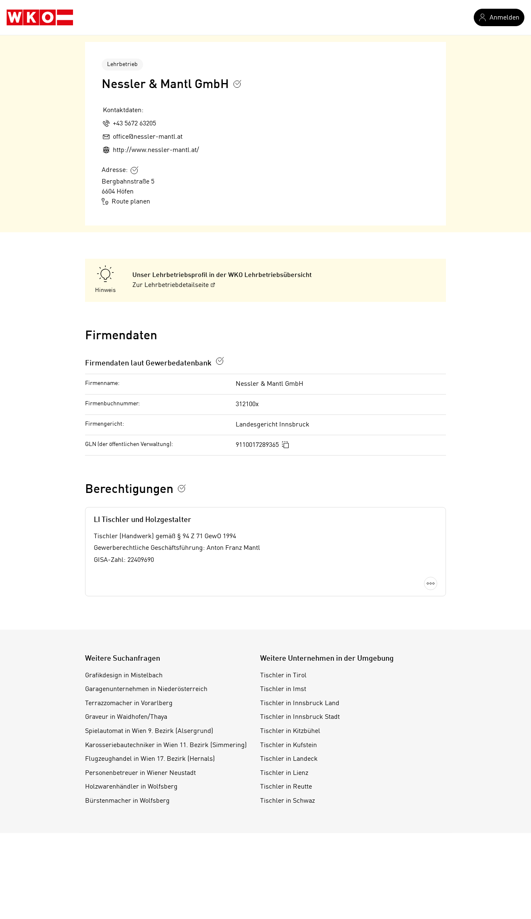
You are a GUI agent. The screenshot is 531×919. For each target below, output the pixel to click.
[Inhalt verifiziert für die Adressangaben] (134, 170)
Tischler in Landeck (289, 759)
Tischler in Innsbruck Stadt (300, 717)
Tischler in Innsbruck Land (299, 703)
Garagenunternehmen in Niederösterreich (146, 689)
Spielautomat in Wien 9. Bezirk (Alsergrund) (149, 731)
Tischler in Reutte (286, 787)
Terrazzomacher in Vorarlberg (129, 703)
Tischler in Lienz (284, 773)
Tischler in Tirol (283, 675)
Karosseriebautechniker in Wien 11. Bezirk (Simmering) (166, 745)
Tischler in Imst (283, 689)
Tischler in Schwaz (287, 801)
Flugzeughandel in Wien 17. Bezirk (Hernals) (150, 759)
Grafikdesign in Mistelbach (124, 675)
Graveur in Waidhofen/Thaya (126, 717)
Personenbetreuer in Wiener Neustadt (140, 773)
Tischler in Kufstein (288, 745)
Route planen (131, 202)
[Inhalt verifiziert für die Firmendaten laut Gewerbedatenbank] (220, 361)
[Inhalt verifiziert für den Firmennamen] (237, 84)
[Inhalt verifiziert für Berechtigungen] (182, 488)
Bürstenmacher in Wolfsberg (127, 801)
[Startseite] (40, 17)
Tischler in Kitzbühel (290, 731)
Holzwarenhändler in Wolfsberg (131, 787)
